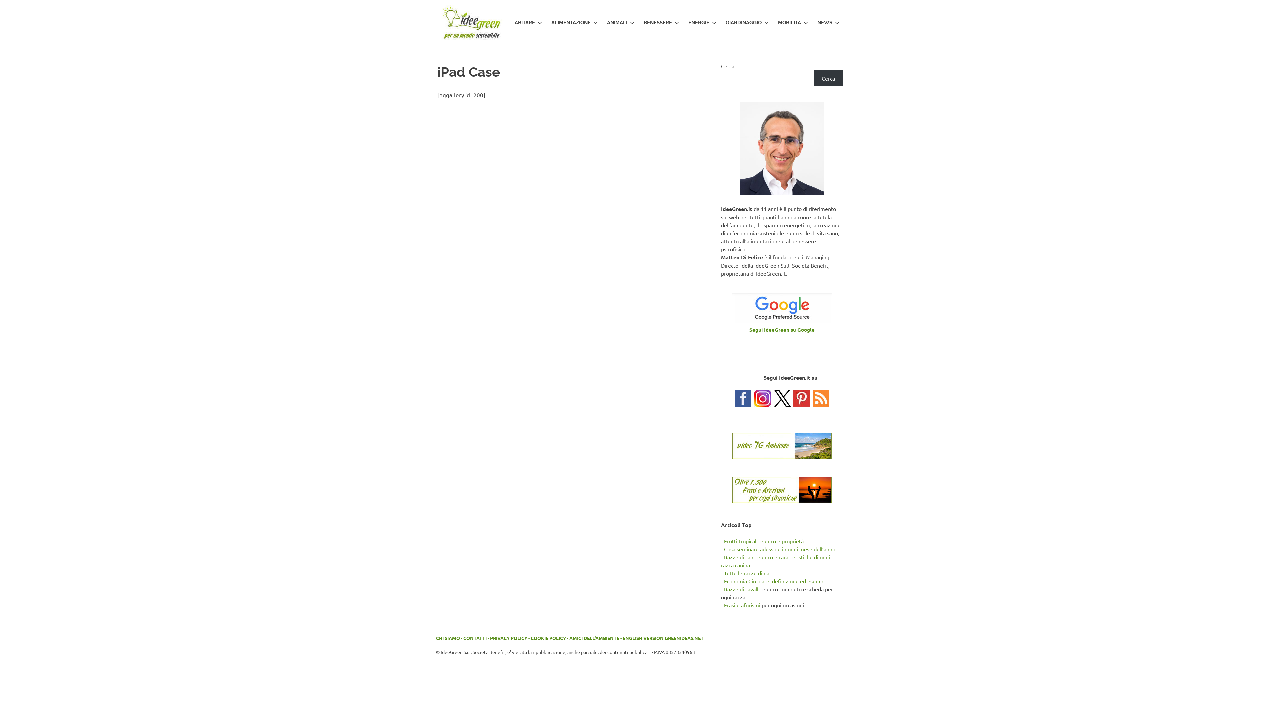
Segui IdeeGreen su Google (782, 329)
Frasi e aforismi (742, 605)
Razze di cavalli (742, 589)
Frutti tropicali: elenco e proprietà (764, 541)
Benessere (658, 23)
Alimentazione (571, 23)
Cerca (727, 66)
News (824, 23)
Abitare (525, 23)
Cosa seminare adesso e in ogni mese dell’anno (779, 549)
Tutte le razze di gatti (749, 573)
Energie (698, 23)
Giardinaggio (744, 23)
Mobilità (789, 23)
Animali (617, 23)
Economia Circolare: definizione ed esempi (774, 581)
